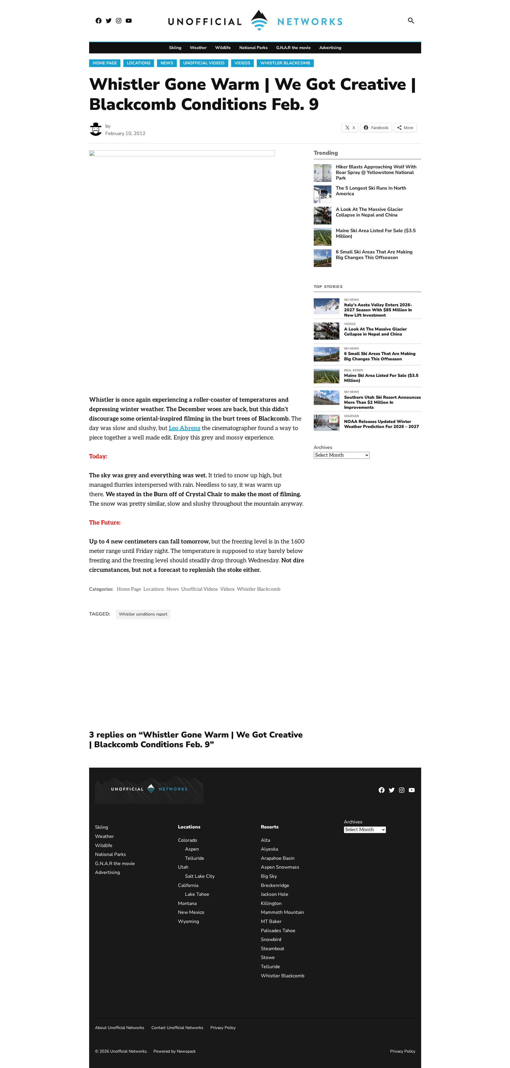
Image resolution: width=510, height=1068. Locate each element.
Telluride (194, 858)
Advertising (330, 48)
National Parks (253, 48)
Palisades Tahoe (278, 930)
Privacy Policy (223, 1027)
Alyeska (269, 849)
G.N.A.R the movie (293, 48)
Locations (139, 63)
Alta (265, 840)
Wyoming (188, 921)
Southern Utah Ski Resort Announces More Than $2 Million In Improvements (382, 402)
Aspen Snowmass (280, 867)
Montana (187, 903)
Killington (271, 903)
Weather (198, 48)
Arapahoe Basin (278, 858)
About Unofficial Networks (119, 1027)
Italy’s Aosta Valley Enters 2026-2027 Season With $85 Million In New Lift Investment (378, 310)
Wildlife (223, 48)
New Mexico (191, 912)
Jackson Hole (274, 894)
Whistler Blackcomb (285, 63)
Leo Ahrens (184, 428)
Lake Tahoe (197, 894)
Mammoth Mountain (282, 912)
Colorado (187, 840)
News (167, 63)
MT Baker (271, 921)
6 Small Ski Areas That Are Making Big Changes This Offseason (374, 255)
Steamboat (272, 948)
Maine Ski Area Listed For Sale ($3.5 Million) (376, 233)
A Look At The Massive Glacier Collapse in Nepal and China (369, 212)
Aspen (192, 849)
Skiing (175, 48)
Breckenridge (275, 885)
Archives (323, 447)
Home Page (105, 63)
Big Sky (269, 876)
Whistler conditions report (143, 614)
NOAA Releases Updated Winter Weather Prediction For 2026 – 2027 (381, 424)
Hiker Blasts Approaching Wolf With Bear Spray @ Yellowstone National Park (376, 172)
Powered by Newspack (174, 1051)
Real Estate (353, 370)
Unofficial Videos (204, 63)
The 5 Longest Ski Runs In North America (371, 191)
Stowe (268, 957)
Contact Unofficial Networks (177, 1027)
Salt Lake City (200, 876)
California (188, 885)
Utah (183, 867)
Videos (242, 63)
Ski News (351, 299)
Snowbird (271, 939)
